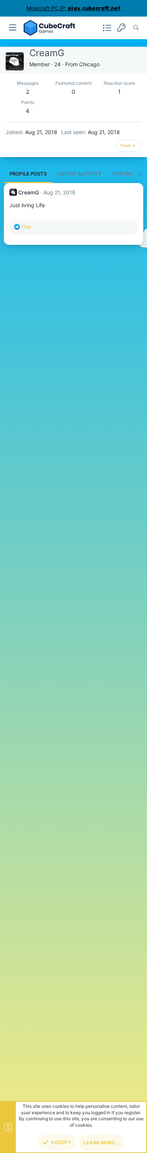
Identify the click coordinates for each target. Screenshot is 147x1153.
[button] (13, 27)
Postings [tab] (125, 174)
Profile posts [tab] (28, 174)
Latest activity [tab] (79, 174)
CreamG (28, 192)
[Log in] (121, 28)
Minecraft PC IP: (73, 8)
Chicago (89, 64)
